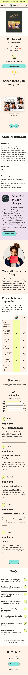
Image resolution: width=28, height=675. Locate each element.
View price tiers (14, 50)
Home (6, 656)
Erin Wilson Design (14, 42)
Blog (17, 658)
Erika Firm (14, 115)
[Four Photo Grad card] (14, 104)
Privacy (11, 658)
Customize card (14, 66)
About (11, 656)
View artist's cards (9, 233)
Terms (22, 656)
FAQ (17, 656)
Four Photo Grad (14, 113)
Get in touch (14, 664)
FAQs (16, 642)
